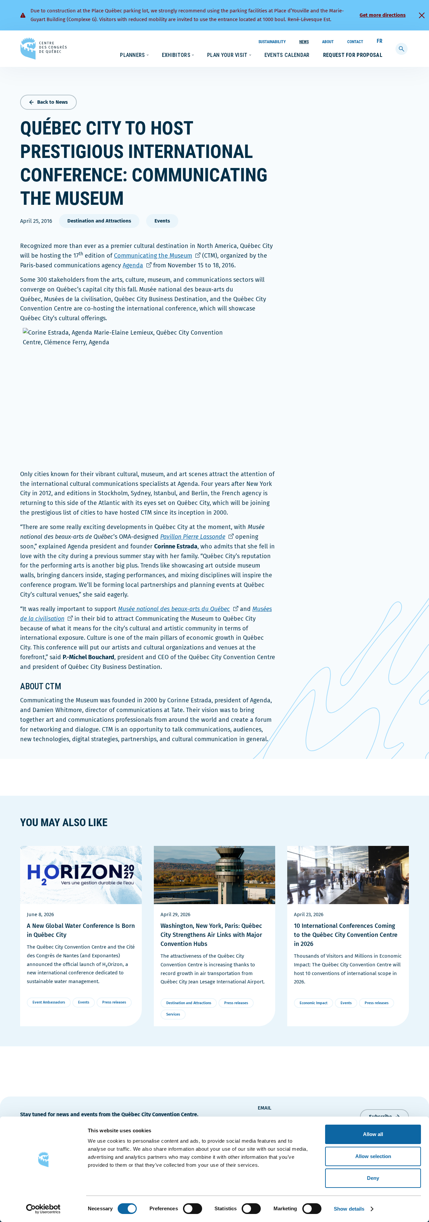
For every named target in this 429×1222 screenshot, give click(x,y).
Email (264, 1108)
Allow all (373, 1134)
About (328, 41)
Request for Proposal (352, 55)
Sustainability (272, 41)
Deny (373, 1178)
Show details (349, 1209)
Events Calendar (287, 55)
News (304, 41)
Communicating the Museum (157, 255)
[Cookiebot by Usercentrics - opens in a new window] (43, 1209)
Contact (355, 41)
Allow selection (373, 1156)
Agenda (137, 265)
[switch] (192, 1208)
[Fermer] (421, 15)
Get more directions (383, 15)
